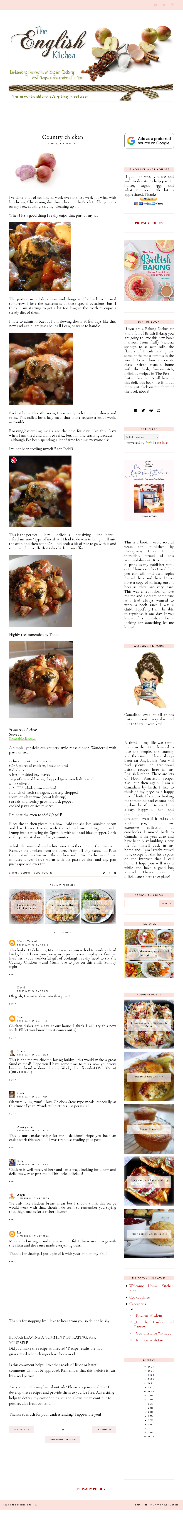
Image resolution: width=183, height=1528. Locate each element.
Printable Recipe (22, 738)
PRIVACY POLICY (149, 223)
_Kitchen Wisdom (148, 1315)
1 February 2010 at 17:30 (32, 1097)
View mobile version (63, 1439)
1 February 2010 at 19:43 (32, 1164)
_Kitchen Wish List (149, 1340)
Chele (21, 1093)
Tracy (21, 1051)
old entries (104, 1429)
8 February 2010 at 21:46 (33, 1236)
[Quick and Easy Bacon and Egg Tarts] (149, 1204)
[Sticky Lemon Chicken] (149, 1100)
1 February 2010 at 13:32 (32, 1055)
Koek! (21, 987)
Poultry (47, 873)
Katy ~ (21, 1161)
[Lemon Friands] (149, 1152)
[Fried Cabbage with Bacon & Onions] (149, 1047)
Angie (21, 1194)
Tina (20, 1017)
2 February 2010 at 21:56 (33, 1198)
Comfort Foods (31, 873)
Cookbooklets (140, 1297)
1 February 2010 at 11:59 (32, 1021)
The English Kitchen (24, 1505)
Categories (137, 1304)
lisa (19, 1232)
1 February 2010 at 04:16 (32, 945)
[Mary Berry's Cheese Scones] (149, 1257)
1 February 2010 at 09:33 (33, 991)
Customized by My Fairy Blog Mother (157, 1505)
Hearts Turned (27, 941)
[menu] (10, 5)
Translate (160, 442)
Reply (12, 974)
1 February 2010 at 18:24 (32, 1130)
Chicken (14, 873)
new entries (21, 1429)
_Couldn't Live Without (152, 1333)
